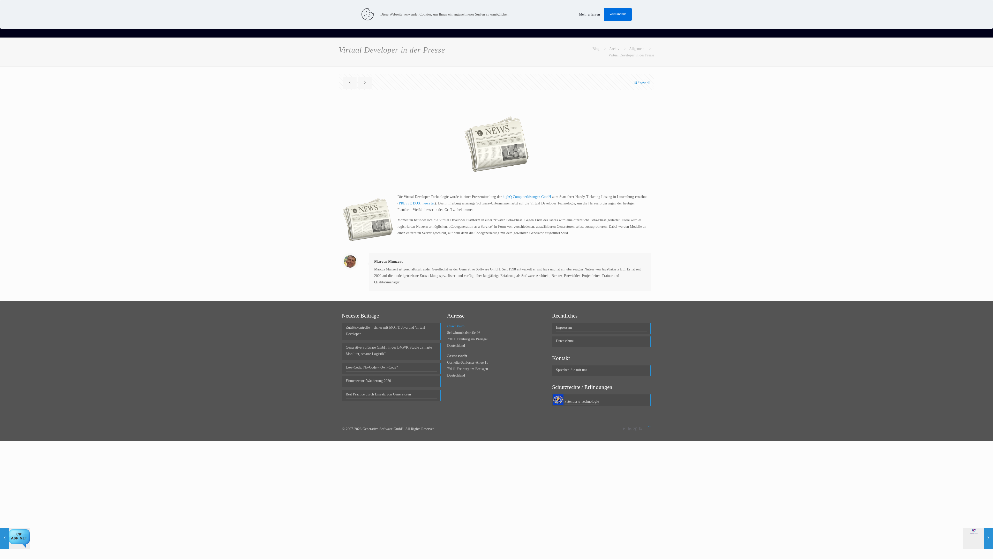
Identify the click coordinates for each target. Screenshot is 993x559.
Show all (643, 83)
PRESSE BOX (409, 203)
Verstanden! (617, 14)
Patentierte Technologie (582, 401)
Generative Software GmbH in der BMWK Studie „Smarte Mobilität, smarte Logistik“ (389, 350)
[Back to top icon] (649, 426)
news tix (429, 203)
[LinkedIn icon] (629, 429)
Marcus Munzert (388, 261)
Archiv (614, 49)
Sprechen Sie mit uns (571, 370)
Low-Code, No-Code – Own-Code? (372, 367)
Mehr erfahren (589, 14)
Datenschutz (565, 341)
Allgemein (636, 49)
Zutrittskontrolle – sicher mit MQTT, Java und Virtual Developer (385, 331)
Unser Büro (455, 326)
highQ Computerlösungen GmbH (527, 197)
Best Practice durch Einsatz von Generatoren (378, 394)
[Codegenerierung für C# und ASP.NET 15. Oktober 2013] (15, 538)
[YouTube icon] (624, 429)
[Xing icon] (635, 429)
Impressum (564, 327)
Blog (595, 49)
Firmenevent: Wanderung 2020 (368, 381)
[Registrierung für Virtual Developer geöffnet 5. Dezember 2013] (978, 538)
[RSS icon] (640, 429)
